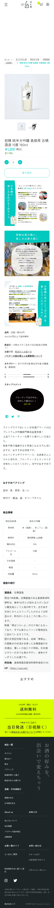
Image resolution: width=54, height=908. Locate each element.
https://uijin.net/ (19, 668)
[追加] (20, 162)
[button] (5, 4)
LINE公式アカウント (37, 859)
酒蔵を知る (9, 797)
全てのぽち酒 (21, 59)
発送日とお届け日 (23, 351)
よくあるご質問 (10, 854)
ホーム (7, 59)
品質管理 (8, 836)
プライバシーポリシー (38, 870)
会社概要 (8, 826)
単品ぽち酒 (34, 59)
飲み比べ (8, 758)
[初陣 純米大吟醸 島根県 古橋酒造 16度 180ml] (21, 126)
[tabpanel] (27, 548)
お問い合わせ (35, 845)
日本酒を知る (9, 803)
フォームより (34, 854)
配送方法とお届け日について (23, 732)
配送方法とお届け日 (12, 780)
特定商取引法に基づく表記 (14, 870)
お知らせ (33, 811)
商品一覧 (8, 744)
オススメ (8, 753)
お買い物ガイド (11, 845)
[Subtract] (6, 162)
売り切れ (27, 172)
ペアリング (9, 769)
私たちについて (10, 820)
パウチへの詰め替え (12, 831)
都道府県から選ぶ (11, 775)
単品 (6, 764)
